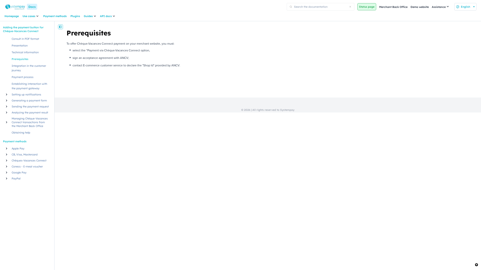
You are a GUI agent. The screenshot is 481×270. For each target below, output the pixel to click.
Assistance (439, 7)
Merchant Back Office (393, 7)
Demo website (420, 7)
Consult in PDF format (25, 38)
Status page (366, 6)
